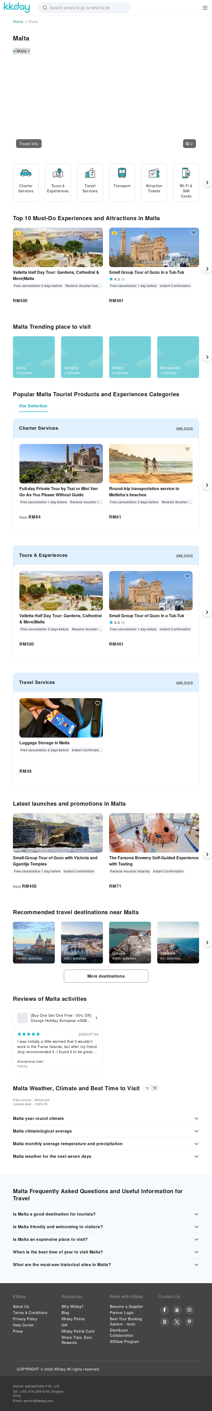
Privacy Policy (25, 1318)
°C (147, 1088)
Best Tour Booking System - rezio (126, 1321)
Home (18, 21)
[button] (29, 143)
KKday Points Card (78, 1331)
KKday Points (73, 1318)
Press (18, 1331)
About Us (21, 1306)
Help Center (23, 1324)
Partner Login (122, 1312)
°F (154, 1088)
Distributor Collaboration (121, 1332)
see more (184, 428)
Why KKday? (73, 1306)
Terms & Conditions (30, 1312)
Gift (65, 1324)
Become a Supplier (126, 1306)
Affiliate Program (124, 1341)
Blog (65, 1312)
